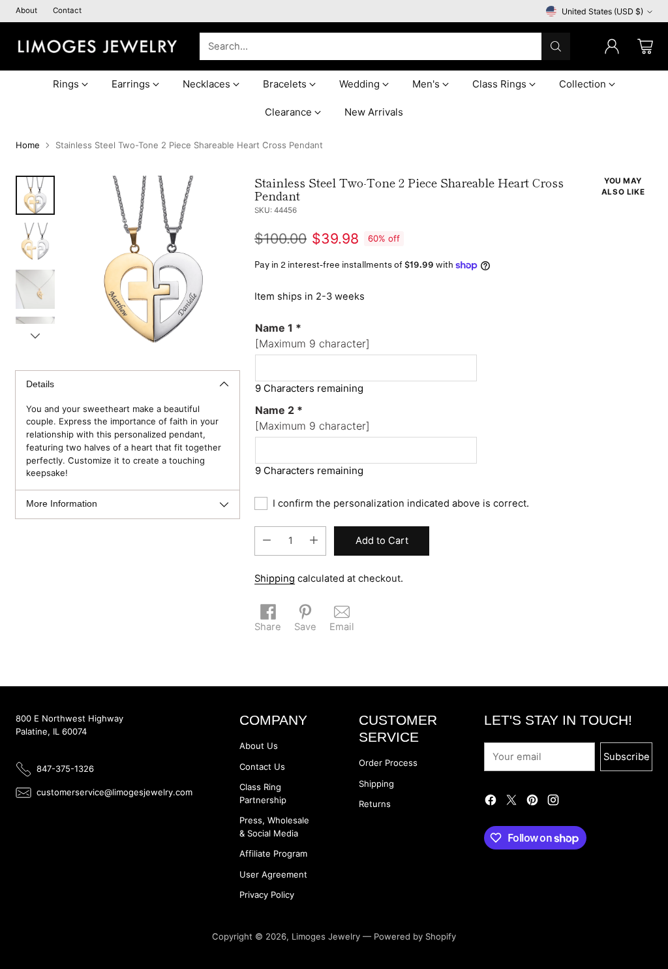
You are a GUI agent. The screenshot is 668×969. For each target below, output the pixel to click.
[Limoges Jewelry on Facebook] (490, 802)
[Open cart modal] (645, 46)
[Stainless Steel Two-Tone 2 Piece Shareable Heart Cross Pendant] (153, 261)
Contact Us (262, 766)
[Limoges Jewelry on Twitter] (511, 802)
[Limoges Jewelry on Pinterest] (532, 802)
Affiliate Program (273, 853)
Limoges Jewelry (326, 936)
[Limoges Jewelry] (97, 46)
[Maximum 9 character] (312, 335)
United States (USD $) (602, 11)
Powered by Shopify (415, 936)
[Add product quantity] (314, 541)
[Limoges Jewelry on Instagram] (553, 802)
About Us (258, 745)
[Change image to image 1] (35, 195)
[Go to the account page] (612, 46)
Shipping (274, 578)
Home (28, 145)
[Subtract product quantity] (267, 541)
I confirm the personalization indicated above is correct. (401, 503)
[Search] (555, 46)
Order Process (388, 762)
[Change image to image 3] (35, 289)
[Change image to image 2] (35, 242)
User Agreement (273, 874)
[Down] (35, 335)
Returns (375, 804)
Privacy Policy (266, 894)
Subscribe (626, 757)
